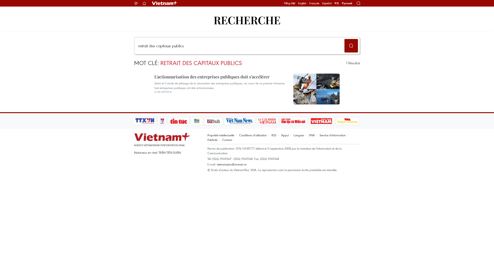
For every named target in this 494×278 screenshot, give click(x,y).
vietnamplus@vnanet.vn (232, 164)
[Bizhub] (213, 121)
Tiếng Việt (289, 3)
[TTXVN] (144, 121)
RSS (274, 135)
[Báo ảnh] (321, 121)
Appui (285, 135)
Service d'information (333, 135)
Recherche (247, 20)
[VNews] (162, 121)
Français (314, 3)
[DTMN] (293, 121)
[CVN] (267, 121)
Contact (227, 140)
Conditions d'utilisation (253, 135)
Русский (347, 3)
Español (327, 3)
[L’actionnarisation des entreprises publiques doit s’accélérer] (316, 89)
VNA (312, 135)
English (302, 3)
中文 (336, 3)
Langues (299, 135)
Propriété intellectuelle (220, 135)
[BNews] (197, 121)
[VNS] (239, 121)
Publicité (212, 140)
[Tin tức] (178, 121)
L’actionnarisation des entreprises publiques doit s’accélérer (212, 77)
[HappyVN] (347, 121)
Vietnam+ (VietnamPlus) (164, 3)
